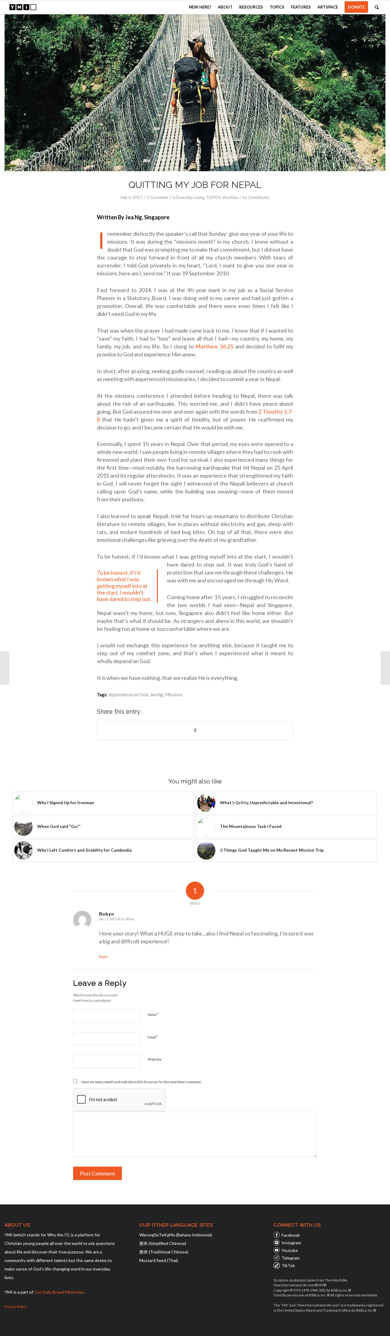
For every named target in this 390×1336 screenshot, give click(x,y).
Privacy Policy (16, 1306)
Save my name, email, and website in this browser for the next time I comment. (141, 1082)
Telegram (291, 1257)
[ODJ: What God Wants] (4, 668)
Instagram (291, 1242)
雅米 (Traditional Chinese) (163, 1251)
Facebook (291, 1235)
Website (154, 1059)
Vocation (230, 197)
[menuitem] (200, 7)
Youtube (290, 1250)
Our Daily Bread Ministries (59, 1292)
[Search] (376, 7)
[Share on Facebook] (195, 730)
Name (153, 1014)
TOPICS (213, 197)
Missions (174, 694)
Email (153, 1036)
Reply (103, 957)
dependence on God (128, 694)
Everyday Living (190, 197)
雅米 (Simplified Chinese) (162, 1243)
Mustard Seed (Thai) (158, 1260)
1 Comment (157, 197)
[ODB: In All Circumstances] (385, 668)
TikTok (288, 1265)
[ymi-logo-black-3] (23, 7)
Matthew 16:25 (214, 346)
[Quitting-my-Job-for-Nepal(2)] (195, 92)
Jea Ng (156, 694)
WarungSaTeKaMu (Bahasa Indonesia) (175, 1234)
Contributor (258, 197)
